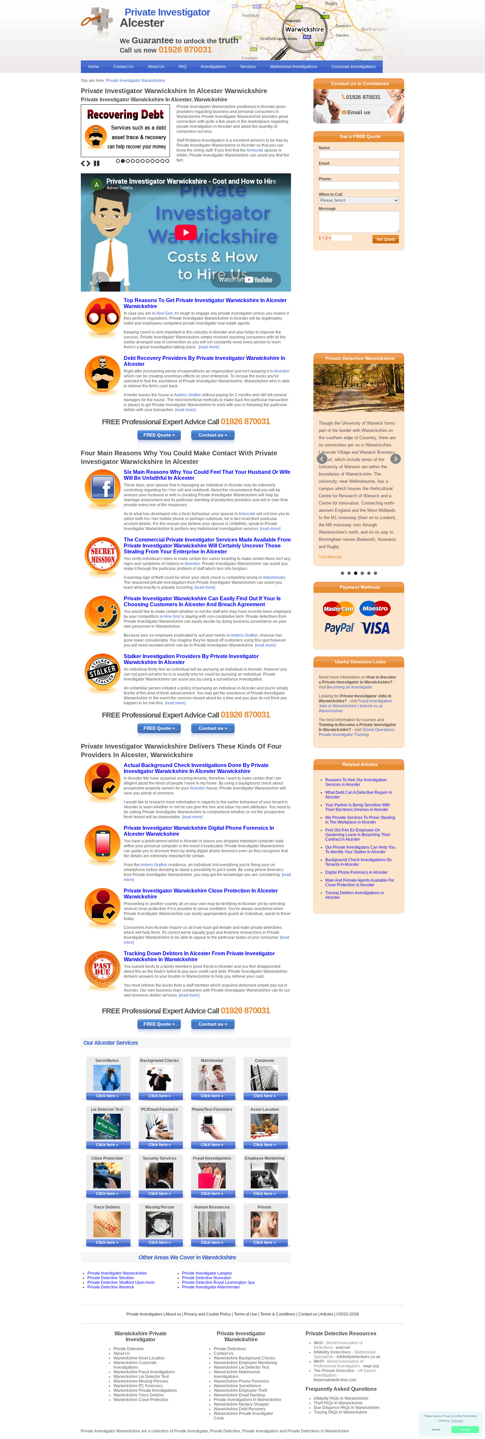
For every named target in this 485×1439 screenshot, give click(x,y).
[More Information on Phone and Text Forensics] (212, 1127)
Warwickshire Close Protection (140, 1399)
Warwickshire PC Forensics (138, 1386)
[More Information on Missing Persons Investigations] (159, 1224)
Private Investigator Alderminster (211, 1287)
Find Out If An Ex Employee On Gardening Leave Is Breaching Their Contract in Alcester (357, 835)
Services (248, 66)
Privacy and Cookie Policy (207, 1314)
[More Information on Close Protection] (107, 1175)
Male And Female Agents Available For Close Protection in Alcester (359, 882)
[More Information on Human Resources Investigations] (212, 1224)
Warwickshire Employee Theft (240, 1390)
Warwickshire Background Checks (244, 1358)
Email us (358, 112)
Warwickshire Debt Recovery (240, 1409)
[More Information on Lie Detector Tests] (107, 1127)
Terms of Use (245, 1314)
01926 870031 (363, 97)
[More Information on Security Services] (159, 1175)
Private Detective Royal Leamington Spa (218, 1282)
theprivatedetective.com (335, 1380)
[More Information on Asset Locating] (264, 1127)
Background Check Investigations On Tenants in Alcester (358, 862)
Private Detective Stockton (110, 1278)
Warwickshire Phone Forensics (241, 1381)
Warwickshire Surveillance (237, 1386)
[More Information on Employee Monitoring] (264, 1175)
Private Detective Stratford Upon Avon (121, 1282)
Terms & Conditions (277, 1314)
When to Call (330, 194)
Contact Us (123, 66)
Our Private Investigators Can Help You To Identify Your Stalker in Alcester (360, 849)
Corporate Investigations (353, 66)
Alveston (281, 371)
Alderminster (274, 577)
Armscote (254, 150)
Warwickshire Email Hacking (239, 1395)
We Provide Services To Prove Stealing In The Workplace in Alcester (360, 820)
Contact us (307, 1314)
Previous (83, 163)
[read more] (209, 347)
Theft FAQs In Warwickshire (338, 1403)
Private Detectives (230, 1349)
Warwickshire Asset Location (139, 1358)
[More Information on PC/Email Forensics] (159, 1127)
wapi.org (371, 1366)
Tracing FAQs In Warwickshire (340, 1412)
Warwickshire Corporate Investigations (135, 1365)
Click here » (107, 1096)
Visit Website (330, 557)
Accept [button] (465, 1429)
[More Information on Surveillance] (107, 1078)
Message (327, 208)
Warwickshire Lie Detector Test (141, 1376)
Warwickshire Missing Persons (140, 1381)
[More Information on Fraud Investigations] (212, 1175)
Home (93, 66)
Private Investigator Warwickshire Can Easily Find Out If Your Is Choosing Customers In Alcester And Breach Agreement (202, 601)
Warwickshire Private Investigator (140, 1336)
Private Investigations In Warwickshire (247, 1399)
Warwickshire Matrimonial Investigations (237, 1374)
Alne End (164, 313)
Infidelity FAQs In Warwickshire (341, 1398)
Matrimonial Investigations (293, 66)
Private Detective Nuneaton (206, 1278)
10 (162, 161)
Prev (322, 459)
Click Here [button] (457, 1420)
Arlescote (247, 513)
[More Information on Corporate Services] (264, 1078)
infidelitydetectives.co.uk (358, 1356)
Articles (326, 1314)
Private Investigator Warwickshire (135, 80)
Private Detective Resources (341, 1333)
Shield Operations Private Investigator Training (357, 732)
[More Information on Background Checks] (159, 1078)
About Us (156, 66)
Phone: (325, 179)
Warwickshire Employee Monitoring (245, 1362)
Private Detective (128, 1349)
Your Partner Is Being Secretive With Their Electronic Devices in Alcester (357, 807)
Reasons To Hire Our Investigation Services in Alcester (356, 782)
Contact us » (213, 435)
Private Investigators (144, 1314)
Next (88, 163)
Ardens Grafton (187, 395)
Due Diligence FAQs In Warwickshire (346, 1407)
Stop (97, 163)
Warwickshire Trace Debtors (138, 1395)
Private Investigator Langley (207, 1273)
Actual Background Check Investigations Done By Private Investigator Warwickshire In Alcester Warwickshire (196, 768)
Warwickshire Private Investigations (145, 1390)
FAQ (182, 66)
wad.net (343, 1347)
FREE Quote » (159, 435)
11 (167, 161)
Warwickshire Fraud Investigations (144, 1372)
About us (173, 1314)
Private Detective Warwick (110, 1287)
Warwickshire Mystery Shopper (241, 1404)
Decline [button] (436, 1429)
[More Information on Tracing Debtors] (107, 1224)
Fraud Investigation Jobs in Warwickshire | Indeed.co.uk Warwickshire (355, 706)
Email (324, 163)
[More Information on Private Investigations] (264, 1224)
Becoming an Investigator (349, 687)
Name (324, 148)
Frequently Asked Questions (341, 1389)
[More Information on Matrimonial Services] (212, 1078)
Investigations (213, 66)
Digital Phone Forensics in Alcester (356, 872)
